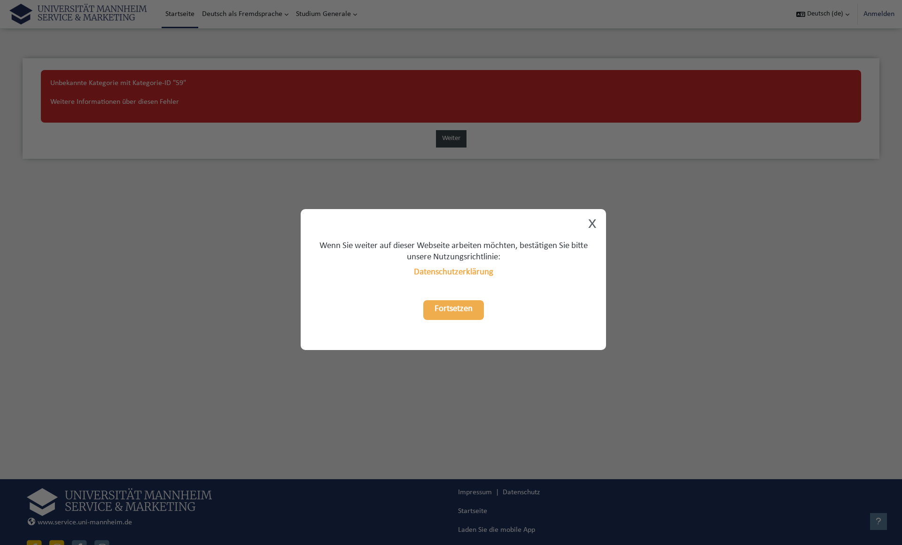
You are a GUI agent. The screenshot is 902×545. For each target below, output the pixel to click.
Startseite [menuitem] (179, 14)
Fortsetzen (454, 308)
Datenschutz (521, 492)
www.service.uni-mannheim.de (85, 522)
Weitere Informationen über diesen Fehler (114, 102)
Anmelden (878, 14)
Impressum (475, 492)
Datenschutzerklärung (453, 272)
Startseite (472, 511)
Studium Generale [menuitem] (323, 14)
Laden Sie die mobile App (496, 530)
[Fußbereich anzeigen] (878, 521)
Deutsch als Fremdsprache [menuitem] (242, 14)
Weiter (451, 138)
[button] (822, 14)
